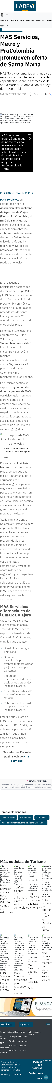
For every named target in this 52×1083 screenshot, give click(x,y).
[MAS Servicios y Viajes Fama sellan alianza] (5, 952)
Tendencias (14, 1041)
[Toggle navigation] (6, 15)
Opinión (12, 1050)
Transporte (14, 1036)
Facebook (23, 1036)
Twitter (22, 1032)
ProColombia (25, 817)
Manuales (30, 20)
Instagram (23, 1041)
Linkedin (22, 1045)
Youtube (22, 1050)
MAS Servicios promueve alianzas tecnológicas (35, 900)
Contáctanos (36, 1073)
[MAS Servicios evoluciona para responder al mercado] (19, 952)
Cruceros (13, 1045)
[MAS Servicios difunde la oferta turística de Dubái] (33, 948)
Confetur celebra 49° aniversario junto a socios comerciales (21, 897)
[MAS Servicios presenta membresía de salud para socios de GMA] (47, 942)
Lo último (14, 20)
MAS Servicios (9, 199)
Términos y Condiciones (11, 1074)
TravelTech (14, 1032)
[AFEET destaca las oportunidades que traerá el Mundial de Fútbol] (47, 881)
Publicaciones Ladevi (34, 1033)
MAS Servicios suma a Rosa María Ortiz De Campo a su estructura (6, 898)
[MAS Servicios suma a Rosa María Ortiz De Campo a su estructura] (5, 874)
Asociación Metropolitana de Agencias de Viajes (24, 822)
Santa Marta (42, 817)
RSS (39, 1078)
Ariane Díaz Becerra (19, 193)
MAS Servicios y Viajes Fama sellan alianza (5, 981)
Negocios (40, 20)
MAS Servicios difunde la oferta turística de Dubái (33, 976)
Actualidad (5, 1032)
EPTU (22, 20)
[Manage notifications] (46, 1077)
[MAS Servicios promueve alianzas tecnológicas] (33, 878)
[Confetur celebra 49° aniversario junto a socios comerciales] (19, 875)
